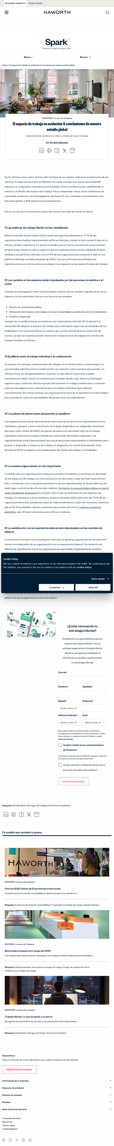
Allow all (93, 587)
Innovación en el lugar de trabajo (47, 966)
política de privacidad (65, 739)
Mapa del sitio (7, 1121)
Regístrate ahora (19, 1069)
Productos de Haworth (25, 904)
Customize (54, 587)
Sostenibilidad (43, 904)
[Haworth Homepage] (57, 12)
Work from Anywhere (59, 805)
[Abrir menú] (7, 12)
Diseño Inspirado (91, 904)
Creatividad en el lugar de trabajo (67, 904)
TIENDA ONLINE (35, 3)
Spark (4, 64)
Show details (98, 578)
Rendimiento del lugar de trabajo (30, 805)
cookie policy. (84, 567)
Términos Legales (8, 1125)
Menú (27, 57)
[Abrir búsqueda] (107, 12)
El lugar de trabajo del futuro (76, 966)
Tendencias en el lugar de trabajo (20, 970)
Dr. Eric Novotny (59, 142)
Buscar (84, 57)
